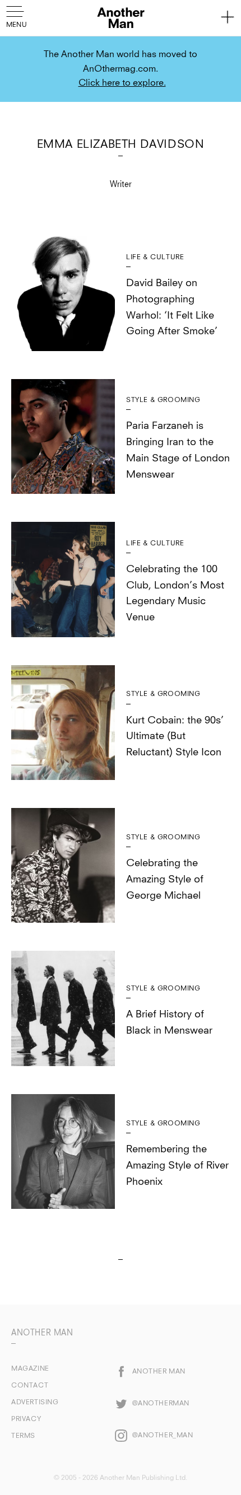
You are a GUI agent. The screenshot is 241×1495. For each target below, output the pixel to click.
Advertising (35, 1402)
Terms (23, 1436)
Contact (29, 1385)
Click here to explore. (122, 82)
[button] (18, 15)
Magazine (30, 1369)
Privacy (26, 1419)
